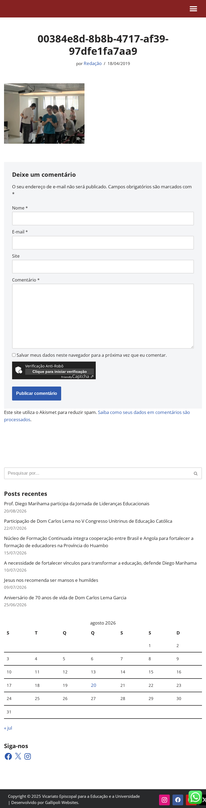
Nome (20, 208)
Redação (93, 63)
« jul (8, 728)
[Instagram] (27, 756)
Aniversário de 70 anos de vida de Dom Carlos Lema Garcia (65, 597)
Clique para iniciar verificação (59, 371)
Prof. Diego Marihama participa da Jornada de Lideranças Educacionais (76, 503)
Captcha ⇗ (77, 376)
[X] (18, 756)
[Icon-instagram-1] (164, 800)
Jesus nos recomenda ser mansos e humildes (51, 580)
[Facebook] (8, 756)
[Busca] (196, 473)
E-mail (20, 232)
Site (16, 256)
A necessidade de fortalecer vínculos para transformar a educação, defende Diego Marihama (100, 563)
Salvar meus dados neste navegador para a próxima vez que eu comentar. (92, 355)
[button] (193, 9)
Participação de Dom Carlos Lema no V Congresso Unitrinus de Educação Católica (88, 521)
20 (93, 685)
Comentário (26, 280)
